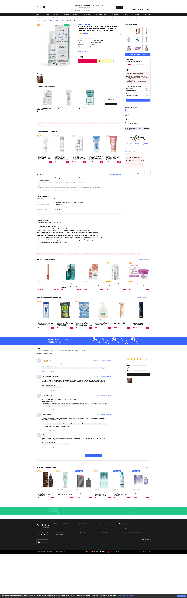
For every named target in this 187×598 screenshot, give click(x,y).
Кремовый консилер (45, 283)
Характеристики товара (43, 171)
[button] (87, 61)
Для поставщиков (123, 530)
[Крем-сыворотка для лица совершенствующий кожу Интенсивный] (146, 48)
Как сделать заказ (58, 526)
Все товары (142, 259)
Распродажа (115, 14)
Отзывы (101, 526)
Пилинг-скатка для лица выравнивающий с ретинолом (64, 493)
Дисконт (75, 14)
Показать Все (93, 455)
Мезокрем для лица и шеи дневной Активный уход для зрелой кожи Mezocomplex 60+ (139, 285)
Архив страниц (103, 532)
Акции (126, 14)
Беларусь (92, 44)
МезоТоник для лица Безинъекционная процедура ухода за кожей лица (62, 158)
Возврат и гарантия (59, 532)
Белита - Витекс (94, 38)
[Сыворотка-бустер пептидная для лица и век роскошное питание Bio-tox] (129, 39)
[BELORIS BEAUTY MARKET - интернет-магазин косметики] (42, 7)
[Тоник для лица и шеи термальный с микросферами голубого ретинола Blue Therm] (146, 39)
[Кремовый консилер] (129, 31)
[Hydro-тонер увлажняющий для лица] (146, 31)
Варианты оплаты (58, 528)
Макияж (55, 14)
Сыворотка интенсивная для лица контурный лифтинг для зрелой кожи (92, 285)
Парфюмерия (65, 14)
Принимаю (181, 595)
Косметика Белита (86, 14)
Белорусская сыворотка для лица (127, 253)
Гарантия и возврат (61, 171)
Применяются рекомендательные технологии (130, 532)
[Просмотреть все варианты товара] (56, 289)
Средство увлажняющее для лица (56, 20)
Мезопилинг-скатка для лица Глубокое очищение (44, 157)
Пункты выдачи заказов (89, 10)
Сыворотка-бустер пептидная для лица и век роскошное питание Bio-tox (116, 285)
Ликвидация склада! (101, 14)
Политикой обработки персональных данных (127, 595)
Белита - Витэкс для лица (72, 253)
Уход (48, 14)
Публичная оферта (123, 528)
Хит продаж (147, 14)
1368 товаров (137, 143)
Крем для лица (41, 126)
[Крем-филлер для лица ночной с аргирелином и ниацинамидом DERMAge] (129, 48)
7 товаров (146, 143)
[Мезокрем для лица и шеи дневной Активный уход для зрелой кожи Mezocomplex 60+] (138, 48)
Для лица (43, 20)
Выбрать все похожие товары (137, 54)
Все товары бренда (140, 297)
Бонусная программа (59, 534)
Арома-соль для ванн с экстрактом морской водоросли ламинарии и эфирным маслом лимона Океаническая (84, 324)
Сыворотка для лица (71, 20)
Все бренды (40, 17)
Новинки (136, 14)
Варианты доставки (59, 530)
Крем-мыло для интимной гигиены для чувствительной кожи (102, 323)
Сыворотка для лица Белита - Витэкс (89, 253)
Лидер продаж (82, 532)
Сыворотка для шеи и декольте (56, 253)
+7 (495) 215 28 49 (144, 539)
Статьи (100, 530)
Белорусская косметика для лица (108, 253)
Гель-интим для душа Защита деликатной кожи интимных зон (45, 323)
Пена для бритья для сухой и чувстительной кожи (139, 323)
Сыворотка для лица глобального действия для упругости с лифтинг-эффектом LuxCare (79, 158)
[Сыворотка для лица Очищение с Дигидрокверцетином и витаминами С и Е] (138, 31)
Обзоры (101, 528)
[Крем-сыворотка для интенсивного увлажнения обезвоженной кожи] (138, 39)
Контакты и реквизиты (124, 526)
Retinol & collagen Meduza (96, 40)
